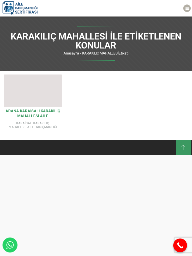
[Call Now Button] (180, 245)
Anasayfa (71, 53)
